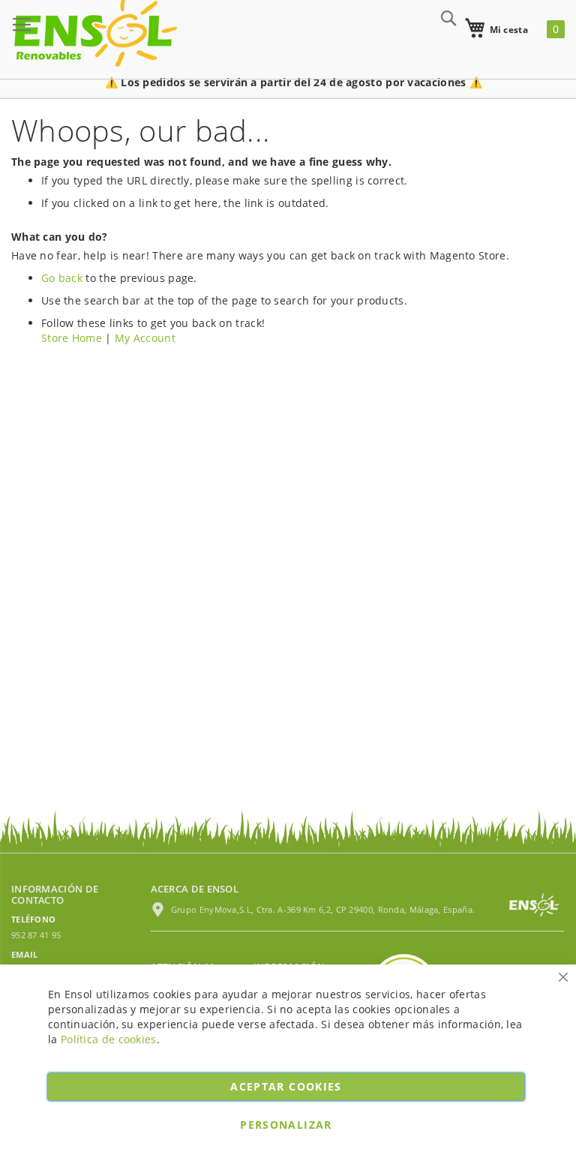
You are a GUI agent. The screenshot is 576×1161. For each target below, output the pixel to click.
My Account (145, 338)
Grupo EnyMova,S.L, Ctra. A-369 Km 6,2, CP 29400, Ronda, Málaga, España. (322, 909)
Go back (61, 278)
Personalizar (286, 1125)
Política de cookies (109, 1039)
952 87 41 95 (36, 934)
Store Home (71, 338)
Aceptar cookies (285, 1086)
